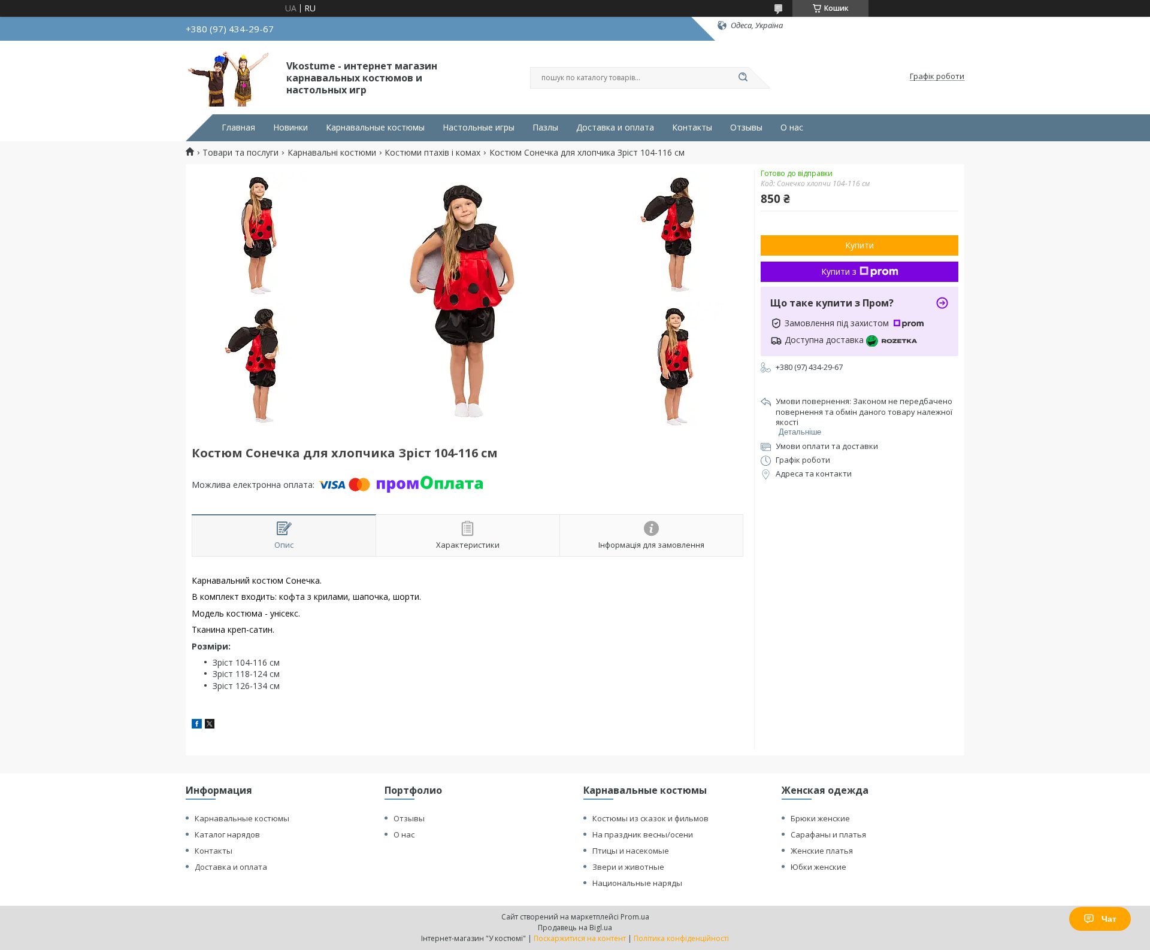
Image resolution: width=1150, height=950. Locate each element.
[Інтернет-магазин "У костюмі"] (231, 77)
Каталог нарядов (227, 834)
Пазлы (545, 127)
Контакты (692, 127)
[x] (209, 725)
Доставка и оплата (615, 127)
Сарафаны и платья (828, 834)
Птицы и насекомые (630, 850)
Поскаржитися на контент (580, 938)
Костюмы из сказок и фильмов (650, 818)
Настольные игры (479, 127)
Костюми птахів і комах (432, 152)
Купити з (839, 271)
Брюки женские (820, 818)
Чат (1108, 919)
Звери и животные (628, 866)
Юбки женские (818, 866)
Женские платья (822, 850)
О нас (791, 127)
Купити (859, 245)
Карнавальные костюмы (375, 127)
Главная (238, 127)
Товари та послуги (240, 152)
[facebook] (197, 725)
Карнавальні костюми (332, 152)
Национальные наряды (637, 883)
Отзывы (746, 127)
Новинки (290, 127)
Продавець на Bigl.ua (575, 927)
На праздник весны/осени (642, 834)
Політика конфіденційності (681, 938)
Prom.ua (635, 917)
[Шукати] (743, 78)
